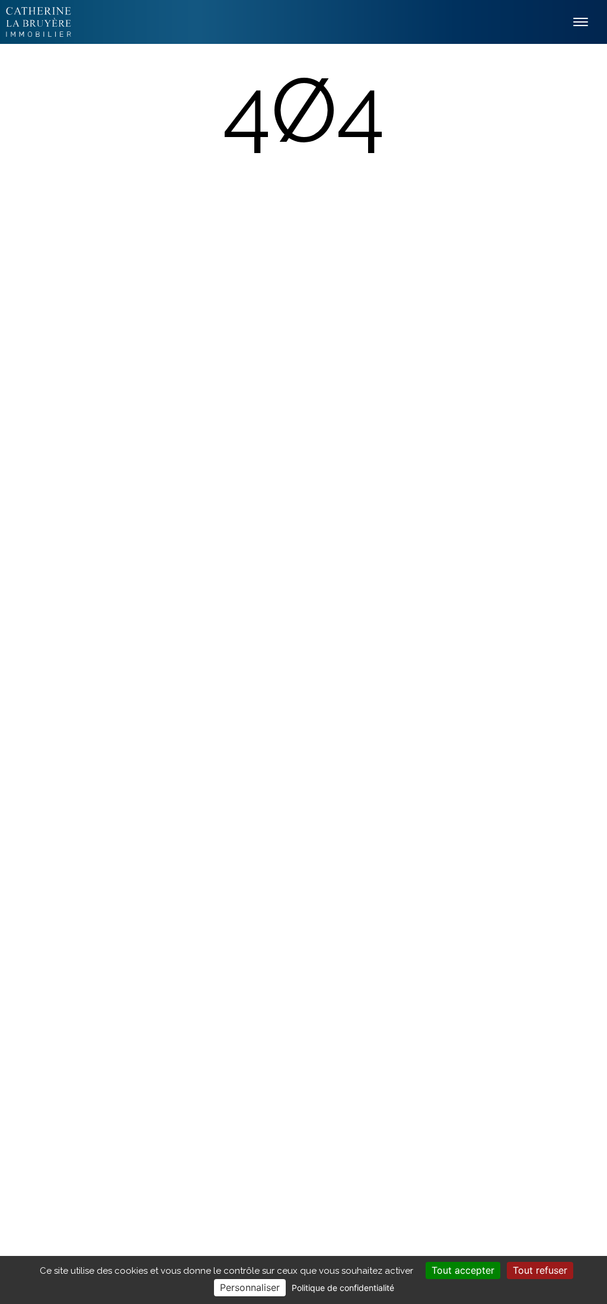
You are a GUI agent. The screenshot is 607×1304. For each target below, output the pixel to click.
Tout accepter (463, 1270)
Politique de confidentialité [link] (343, 1288)
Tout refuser (540, 1270)
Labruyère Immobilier (38, 22)
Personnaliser (250, 1287)
